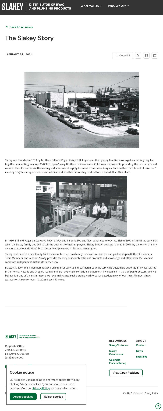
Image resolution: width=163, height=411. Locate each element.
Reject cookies (53, 396)
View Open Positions (126, 372)
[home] (36, 7)
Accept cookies (23, 396)
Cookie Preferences (132, 393)
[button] (91, 5)
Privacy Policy (151, 393)
